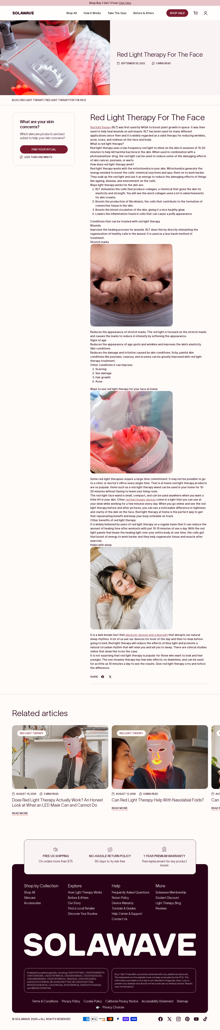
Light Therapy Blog (168, 903)
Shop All (29, 892)
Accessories (32, 903)
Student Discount (167, 897)
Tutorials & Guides (124, 908)
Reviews (161, 908)
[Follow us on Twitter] (169, 1019)
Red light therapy (100, 127)
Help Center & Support (127, 913)
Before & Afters (78, 897)
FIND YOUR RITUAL (44, 149)
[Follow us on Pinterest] (187, 1019)
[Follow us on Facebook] (160, 1019)
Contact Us (119, 919)
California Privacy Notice (121, 1001)
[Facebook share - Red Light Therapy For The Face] (102, 676)
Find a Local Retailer (81, 908)
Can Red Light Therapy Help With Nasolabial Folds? (158, 800)
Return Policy (120, 897)
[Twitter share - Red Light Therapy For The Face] (110, 676)
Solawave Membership (171, 892)
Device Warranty (123, 903)
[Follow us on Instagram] (178, 1019)
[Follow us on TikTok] (205, 1019)
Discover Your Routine (82, 913)
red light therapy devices (141, 499)
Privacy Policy (71, 1001)
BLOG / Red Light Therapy (28, 100)
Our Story (74, 903)
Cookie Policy (93, 1001)
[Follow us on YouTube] (196, 1019)
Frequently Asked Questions (130, 892)
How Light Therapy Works (85, 892)
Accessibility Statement (157, 1001)
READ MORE (20, 813)
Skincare (29, 897)
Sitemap (182, 1001)
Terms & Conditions (45, 1001)
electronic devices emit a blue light (146, 634)
